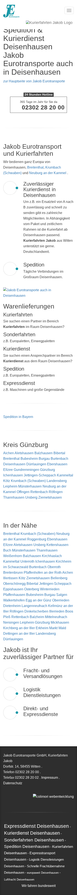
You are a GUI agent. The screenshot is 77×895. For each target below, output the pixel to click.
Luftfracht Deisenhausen (19, 879)
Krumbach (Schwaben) (28, 481)
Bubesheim (29, 458)
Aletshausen (24, 453)
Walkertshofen (14, 600)
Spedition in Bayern (18, 417)
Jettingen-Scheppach (40, 475)
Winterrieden (49, 589)
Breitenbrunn (13, 572)
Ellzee (8, 470)
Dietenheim (12, 606)
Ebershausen (57, 464)
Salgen (61, 595)
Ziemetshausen (50, 497)
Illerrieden (57, 611)
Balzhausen (43, 453)
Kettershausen (57, 545)
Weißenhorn (13, 556)
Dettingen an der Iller (19, 633)
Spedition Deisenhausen (26, 846)
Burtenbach (59, 458)
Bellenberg (59, 578)
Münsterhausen (30, 486)
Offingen (23, 492)
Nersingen (11, 622)
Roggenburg (37, 539)
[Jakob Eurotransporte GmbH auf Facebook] (39, 791)
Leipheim (10, 486)
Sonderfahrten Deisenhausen (34, 839)
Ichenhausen (13, 475)
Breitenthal (35, 167)
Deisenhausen (14, 464)
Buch (7, 550)
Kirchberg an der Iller (19, 628)
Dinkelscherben (36, 611)
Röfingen (56, 492)
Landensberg (57, 481)
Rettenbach (39, 492)
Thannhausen (13, 497)
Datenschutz (12, 783)
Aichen (8, 453)
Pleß (7, 617)
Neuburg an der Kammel (47, 173)
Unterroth (27, 561)
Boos (69, 611)
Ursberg (31, 497)
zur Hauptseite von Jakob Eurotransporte (34, 81)
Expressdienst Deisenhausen (36, 826)
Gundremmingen (26, 470)
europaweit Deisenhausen (43, 872)
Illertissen (11, 578)
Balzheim (37, 617)
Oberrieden (60, 600)
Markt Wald (57, 628)
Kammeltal (65, 475)
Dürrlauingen (36, 464)
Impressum (49, 777)
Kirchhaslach (52, 556)
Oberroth (54, 567)
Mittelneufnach (56, 617)
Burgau (44, 458)
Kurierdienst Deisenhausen (32, 833)
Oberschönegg (15, 583)
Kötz (6, 481)
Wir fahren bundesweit (39, 886)
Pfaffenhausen (14, 595)
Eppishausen (13, 589)
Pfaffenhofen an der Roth (43, 572)
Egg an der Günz (39, 600)
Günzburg (47, 470)
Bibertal (59, 453)
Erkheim (42, 628)
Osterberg (32, 589)
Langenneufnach (35, 606)
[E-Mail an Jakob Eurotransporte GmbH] (34, 791)
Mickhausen (60, 622)
